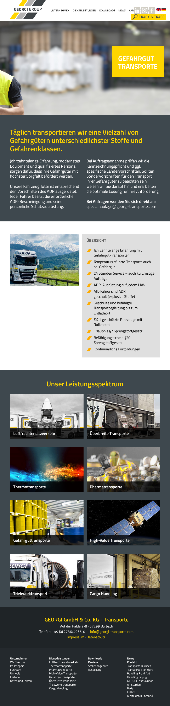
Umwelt (15, 673)
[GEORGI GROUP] (21, 9)
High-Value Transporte (62, 673)
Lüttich (131, 692)
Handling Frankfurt (138, 673)
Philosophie (17, 666)
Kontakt (132, 662)
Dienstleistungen (84, 10)
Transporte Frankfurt (140, 670)
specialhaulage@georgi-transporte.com (121, 206)
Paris (130, 688)
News (130, 658)
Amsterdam (134, 685)
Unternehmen (60, 10)
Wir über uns (18, 662)
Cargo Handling (58, 688)
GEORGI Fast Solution (140, 681)
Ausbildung (94, 670)
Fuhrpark (15, 670)
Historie (15, 677)
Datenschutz (96, 637)
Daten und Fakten (21, 681)
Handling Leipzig (137, 677)
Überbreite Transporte (62, 681)
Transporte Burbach (139, 666)
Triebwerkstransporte (62, 685)
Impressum (75, 637)
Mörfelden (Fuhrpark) (140, 696)
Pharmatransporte (60, 670)
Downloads (107, 10)
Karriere (93, 662)
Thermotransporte (60, 666)
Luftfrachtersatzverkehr (64, 662)
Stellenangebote (98, 666)
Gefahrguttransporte (62, 677)
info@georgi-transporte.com (112, 631)
